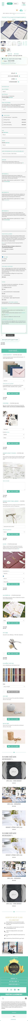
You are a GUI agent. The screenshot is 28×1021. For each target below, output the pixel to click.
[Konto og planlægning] (21, 10)
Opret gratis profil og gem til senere (10, 339)
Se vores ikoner (7, 181)
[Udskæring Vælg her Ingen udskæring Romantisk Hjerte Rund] (13, 578)
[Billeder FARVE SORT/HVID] (14, 438)
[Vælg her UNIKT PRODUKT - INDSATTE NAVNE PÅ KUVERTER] (14, 389)
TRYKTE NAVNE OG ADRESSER (13, 302)
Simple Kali (14, 13)
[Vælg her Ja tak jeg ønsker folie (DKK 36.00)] (14, 135)
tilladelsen (23, 312)
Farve (4, 684)
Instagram (7, 314)
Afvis (14, 1016)
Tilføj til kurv (10, 335)
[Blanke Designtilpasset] (13, 621)
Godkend (14, 1012)
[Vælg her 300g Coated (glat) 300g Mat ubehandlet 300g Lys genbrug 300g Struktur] (14, 145)
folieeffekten (5, 132)
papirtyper (10, 97)
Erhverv (15, 3)
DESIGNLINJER (7, 13)
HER (6, 106)
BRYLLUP (11, 13)
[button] (26, 998)
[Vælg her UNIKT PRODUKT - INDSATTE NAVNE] (14, 532)
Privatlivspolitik (13, 1019)
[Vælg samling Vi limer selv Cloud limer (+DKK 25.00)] (13, 582)
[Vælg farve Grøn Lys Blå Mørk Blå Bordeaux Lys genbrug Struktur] (13, 573)
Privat (10, 3)
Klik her (3, 242)
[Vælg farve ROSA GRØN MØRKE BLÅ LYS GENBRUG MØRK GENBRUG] (14, 381)
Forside (4, 13)
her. (18, 548)
